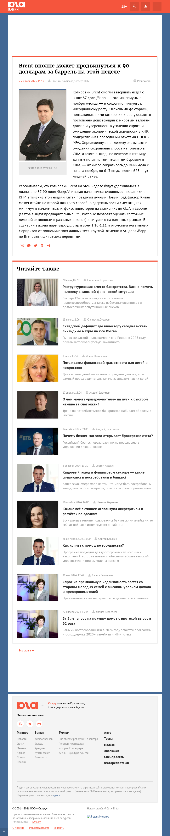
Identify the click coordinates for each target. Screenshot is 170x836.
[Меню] (157, 6)
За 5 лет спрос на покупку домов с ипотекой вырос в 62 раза (107, 620)
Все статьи (25, 650)
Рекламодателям (39, 828)
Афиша (21, 753)
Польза (109, 745)
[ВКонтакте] (20, 723)
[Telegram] (29, 723)
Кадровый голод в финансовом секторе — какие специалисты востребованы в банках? (103, 474)
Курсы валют (42, 753)
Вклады (39, 743)
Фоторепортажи (116, 763)
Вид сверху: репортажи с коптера (78, 739)
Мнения (21, 748)
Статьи (20, 743)
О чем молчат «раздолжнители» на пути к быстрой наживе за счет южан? (105, 401)
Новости (22, 739)
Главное (22, 732)
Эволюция (111, 751)
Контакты (58, 828)
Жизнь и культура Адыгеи (74, 753)
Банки (39, 732)
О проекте (18, 828)
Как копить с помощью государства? (93, 545)
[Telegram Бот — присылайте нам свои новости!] (39, 723)
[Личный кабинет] (145, 6)
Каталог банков (43, 739)
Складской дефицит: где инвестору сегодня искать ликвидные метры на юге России (105, 328)
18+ (124, 6)
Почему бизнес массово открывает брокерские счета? (108, 435)
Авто (107, 732)
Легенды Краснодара (71, 743)
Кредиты (40, 748)
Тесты (108, 739)
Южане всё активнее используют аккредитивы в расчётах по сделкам (103, 511)
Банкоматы (41, 757)
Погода (21, 757)
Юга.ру (52, 703)
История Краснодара (71, 748)
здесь (56, 795)
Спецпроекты (114, 757)
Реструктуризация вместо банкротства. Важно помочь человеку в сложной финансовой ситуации (108, 289)
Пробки (21, 762)
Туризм (64, 732)
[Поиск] (134, 6)
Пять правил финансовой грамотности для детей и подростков (105, 365)
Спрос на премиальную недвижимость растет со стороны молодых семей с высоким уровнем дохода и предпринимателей (107, 586)
